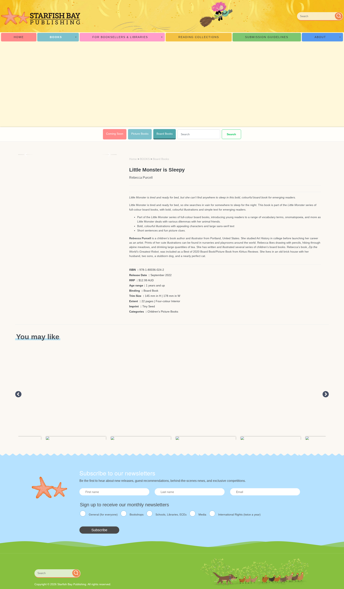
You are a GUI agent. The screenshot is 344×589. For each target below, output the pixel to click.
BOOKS (56, 37)
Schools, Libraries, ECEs (171, 514)
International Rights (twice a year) (239, 514)
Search (231, 134)
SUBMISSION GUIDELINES (266, 37)
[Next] (109, 154)
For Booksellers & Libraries (120, 37)
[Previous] (25, 154)
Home (19, 37)
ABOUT (320, 37)
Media (202, 514)
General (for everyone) (103, 514)
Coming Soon (114, 133)
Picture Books (140, 133)
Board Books (164, 133)
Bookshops (137, 514)
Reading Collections (198, 37)
